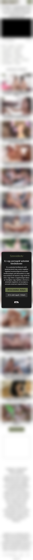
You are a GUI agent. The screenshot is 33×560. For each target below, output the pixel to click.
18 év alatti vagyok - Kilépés (16, 295)
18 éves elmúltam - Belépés (16, 290)
